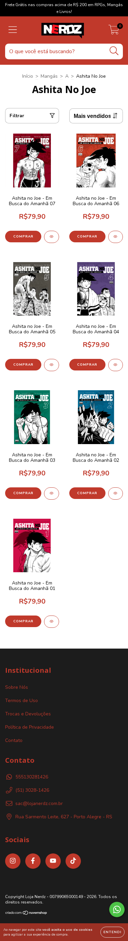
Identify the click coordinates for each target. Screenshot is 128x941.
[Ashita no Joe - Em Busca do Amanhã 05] (51, 365)
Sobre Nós (16, 687)
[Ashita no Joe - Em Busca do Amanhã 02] (115, 493)
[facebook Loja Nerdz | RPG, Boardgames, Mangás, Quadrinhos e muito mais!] (33, 861)
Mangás (49, 76)
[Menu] (12, 30)
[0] (113, 32)
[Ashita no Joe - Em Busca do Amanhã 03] (51, 493)
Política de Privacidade (29, 727)
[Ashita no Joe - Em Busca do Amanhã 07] (51, 237)
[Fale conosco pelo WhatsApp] (117, 909)
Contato (14, 740)
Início (27, 76)
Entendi (112, 932)
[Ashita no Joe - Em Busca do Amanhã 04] (115, 365)
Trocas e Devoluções (28, 714)
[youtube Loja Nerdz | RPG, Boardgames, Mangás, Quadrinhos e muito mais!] (53, 861)
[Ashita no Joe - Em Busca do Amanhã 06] (115, 237)
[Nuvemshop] (26, 913)
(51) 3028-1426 (32, 790)
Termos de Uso (21, 700)
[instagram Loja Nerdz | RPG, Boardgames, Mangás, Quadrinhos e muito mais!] (12, 861)
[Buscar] (114, 51)
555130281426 (31, 777)
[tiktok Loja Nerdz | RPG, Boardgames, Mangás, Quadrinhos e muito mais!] (73, 861)
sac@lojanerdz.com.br (39, 803)
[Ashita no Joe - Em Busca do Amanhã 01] (51, 622)
